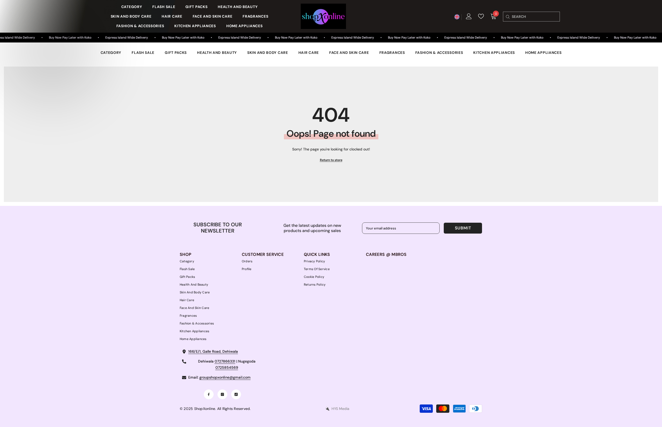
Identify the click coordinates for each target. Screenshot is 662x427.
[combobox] (536, 16)
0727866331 (225, 361)
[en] (457, 17)
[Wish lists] (481, 16)
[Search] (507, 16)
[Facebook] (209, 394)
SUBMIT (463, 228)
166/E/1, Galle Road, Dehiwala (213, 351)
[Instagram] (222, 394)
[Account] (469, 16)
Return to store (331, 160)
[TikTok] (236, 394)
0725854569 (226, 367)
